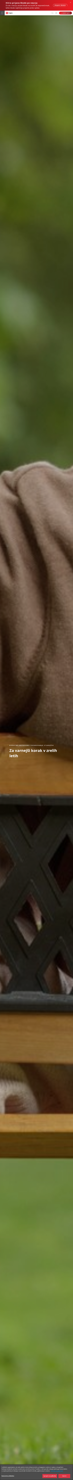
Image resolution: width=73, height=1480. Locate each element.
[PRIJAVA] (56, 13)
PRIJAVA (56, 13)
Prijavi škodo (60, 5)
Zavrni (64, 1476)
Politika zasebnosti (57, 1471)
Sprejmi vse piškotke (49, 1476)
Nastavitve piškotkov (8, 1476)
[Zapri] (70, 1467)
